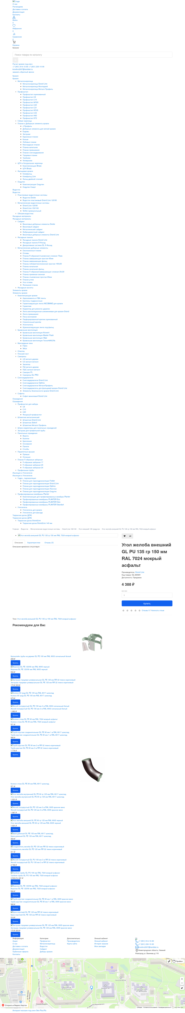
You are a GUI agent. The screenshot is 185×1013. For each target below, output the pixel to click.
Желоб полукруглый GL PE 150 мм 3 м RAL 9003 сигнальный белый (39, 708)
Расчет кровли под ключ (22, 64)
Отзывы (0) (49, 542)
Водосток (16, 192)
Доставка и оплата (20, 9)
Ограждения (18, 401)
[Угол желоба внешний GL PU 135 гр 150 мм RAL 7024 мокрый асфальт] (68, 535)
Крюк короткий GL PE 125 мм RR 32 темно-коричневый (33, 914)
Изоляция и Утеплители (22, 475)
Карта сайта (72, 943)
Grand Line (139, 572)
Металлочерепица (47, 943)
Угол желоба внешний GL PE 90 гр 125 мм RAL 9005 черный (36, 823)
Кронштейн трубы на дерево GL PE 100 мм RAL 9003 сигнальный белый (41, 656)
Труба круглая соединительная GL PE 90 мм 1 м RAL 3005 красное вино (41, 901)
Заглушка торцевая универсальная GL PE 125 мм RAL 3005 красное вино (41, 928)
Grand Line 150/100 (69, 529)
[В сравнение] (130, 536)
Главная (16, 529)
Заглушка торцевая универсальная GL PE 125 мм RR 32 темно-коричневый (42, 682)
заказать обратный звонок (23, 72)
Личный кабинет (101, 941)
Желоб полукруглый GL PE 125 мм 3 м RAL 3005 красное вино (37, 810)
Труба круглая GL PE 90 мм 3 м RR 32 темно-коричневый (34, 748)
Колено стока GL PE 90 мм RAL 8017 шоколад (30, 783)
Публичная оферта (20, 951)
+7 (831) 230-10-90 (36, 66)
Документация (18, 12)
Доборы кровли (46, 951)
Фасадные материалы (22, 218)
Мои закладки (100, 946)
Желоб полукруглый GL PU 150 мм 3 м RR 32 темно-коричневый (37, 862)
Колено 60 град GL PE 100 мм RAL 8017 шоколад (31, 695)
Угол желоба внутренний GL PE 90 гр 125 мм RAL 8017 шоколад (37, 796)
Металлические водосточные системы (45, 529)
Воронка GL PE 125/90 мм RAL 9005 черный (29, 669)
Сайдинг (43, 949)
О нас (15, 4)
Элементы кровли (20, 293)
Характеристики (33, 542)
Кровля (15, 78)
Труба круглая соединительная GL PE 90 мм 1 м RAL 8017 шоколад (39, 735)
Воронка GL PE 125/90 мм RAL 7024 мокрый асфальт (33, 888)
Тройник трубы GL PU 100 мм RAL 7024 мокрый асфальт (34, 875)
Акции (15, 941)
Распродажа (18, 6)
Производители (73, 941)
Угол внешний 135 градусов (89, 529)
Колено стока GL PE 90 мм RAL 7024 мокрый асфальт (33, 721)
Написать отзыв (157, 610)
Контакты (16, 14)
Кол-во (124, 591)
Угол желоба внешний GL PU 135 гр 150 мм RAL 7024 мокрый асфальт (129, 529)
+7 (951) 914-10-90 (20, 66)
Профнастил (45, 941)
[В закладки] (124, 536)
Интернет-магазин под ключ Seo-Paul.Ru (29, 1010)
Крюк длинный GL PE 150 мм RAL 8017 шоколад (31, 836)
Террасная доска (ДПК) (22, 518)
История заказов (101, 943)
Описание (19, 542)
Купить (147, 603)
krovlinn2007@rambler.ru (23, 69)
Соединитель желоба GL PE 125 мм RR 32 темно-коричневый (36, 849)
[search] (15, 60)
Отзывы (146, 610)
